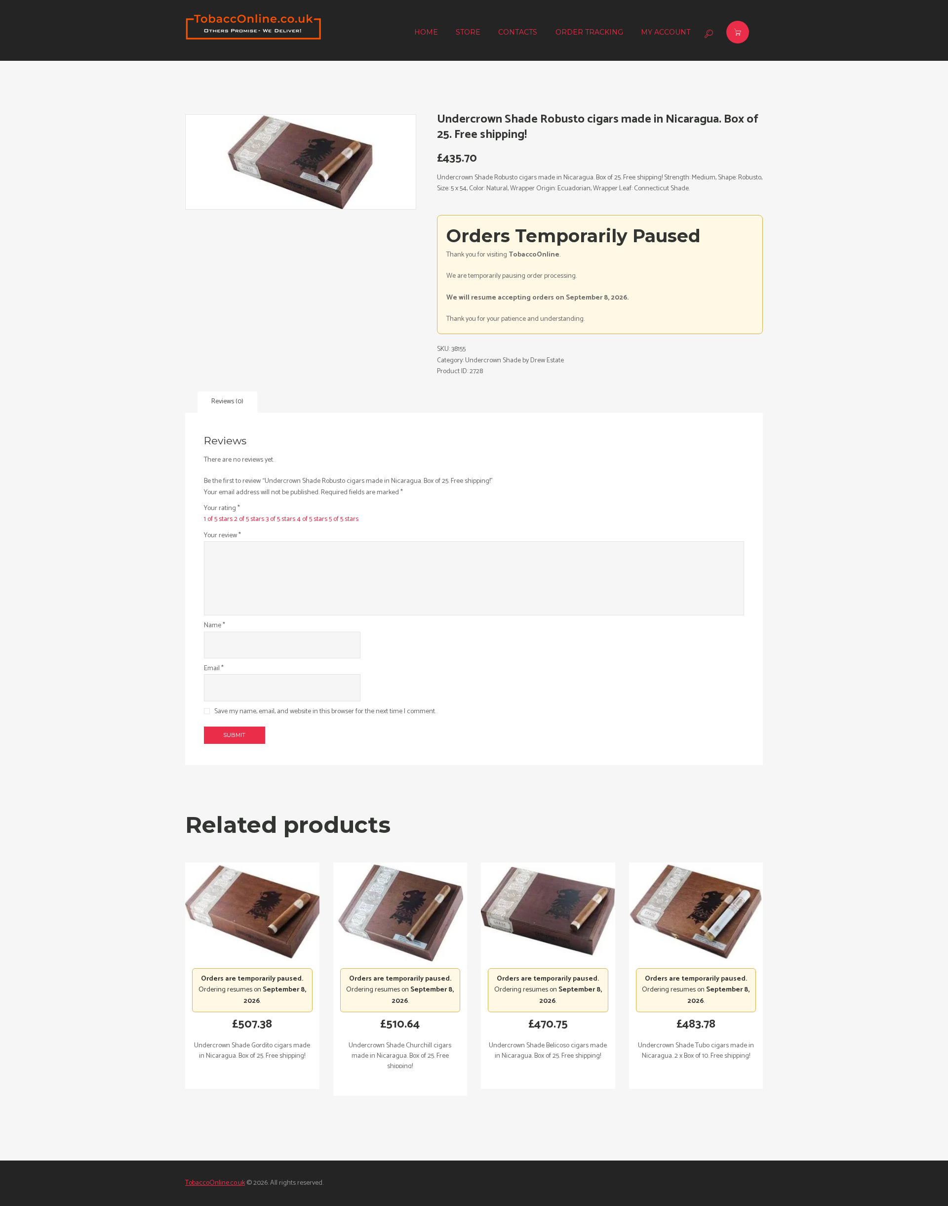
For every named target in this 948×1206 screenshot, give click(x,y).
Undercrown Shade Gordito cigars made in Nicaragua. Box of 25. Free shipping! (252, 1051)
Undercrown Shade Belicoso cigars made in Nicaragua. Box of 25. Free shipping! (548, 1051)
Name (214, 625)
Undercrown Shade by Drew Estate (514, 360)
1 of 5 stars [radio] (218, 519)
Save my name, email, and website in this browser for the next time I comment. (325, 711)
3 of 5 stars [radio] (280, 519)
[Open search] (707, 33)
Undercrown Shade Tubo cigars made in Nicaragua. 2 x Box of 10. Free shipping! (696, 1051)
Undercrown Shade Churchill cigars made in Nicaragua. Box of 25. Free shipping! (400, 1056)
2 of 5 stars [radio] (249, 519)
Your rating (222, 508)
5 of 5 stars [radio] (343, 519)
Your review (222, 535)
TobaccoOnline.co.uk (215, 1183)
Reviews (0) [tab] (227, 401)
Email (214, 668)
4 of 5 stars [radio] (312, 519)
